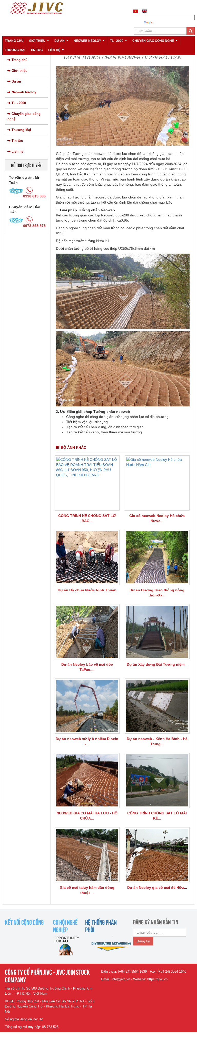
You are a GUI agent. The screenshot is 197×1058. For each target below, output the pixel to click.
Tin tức (37, 50)
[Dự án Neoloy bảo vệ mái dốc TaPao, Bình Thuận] (87, 631)
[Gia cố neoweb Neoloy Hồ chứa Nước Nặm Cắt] (157, 483)
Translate (161, 23)
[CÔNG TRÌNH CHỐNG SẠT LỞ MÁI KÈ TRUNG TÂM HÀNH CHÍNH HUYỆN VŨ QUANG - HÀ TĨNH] (157, 780)
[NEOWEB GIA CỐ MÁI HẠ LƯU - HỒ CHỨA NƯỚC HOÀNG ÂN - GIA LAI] (87, 780)
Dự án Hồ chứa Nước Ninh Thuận (87, 590)
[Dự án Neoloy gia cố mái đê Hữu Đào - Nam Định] (157, 854)
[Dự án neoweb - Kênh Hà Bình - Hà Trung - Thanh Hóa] (157, 706)
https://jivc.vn (157, 979)
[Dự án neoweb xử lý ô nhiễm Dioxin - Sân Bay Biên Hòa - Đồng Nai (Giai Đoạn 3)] (87, 706)
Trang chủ (14, 41)
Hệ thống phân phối (101, 925)
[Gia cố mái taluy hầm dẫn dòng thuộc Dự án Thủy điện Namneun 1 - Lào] (87, 854)
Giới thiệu (39, 42)
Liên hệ (56, 51)
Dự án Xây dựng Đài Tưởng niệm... (157, 664)
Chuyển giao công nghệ (155, 42)
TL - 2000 (119, 42)
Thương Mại (15, 50)
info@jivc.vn (121, 979)
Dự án (62, 42)
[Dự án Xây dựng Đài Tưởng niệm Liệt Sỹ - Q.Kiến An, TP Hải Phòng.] (157, 631)
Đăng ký (143, 941)
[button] (66, 107)
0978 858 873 (34, 226)
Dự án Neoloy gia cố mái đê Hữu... (157, 887)
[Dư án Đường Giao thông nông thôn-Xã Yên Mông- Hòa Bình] (157, 557)
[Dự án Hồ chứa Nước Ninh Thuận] (87, 557)
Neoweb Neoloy (90, 42)
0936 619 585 (34, 196)
